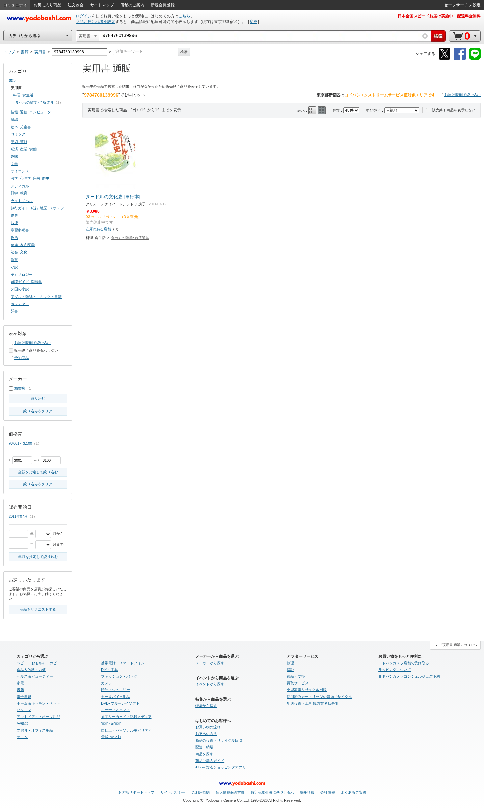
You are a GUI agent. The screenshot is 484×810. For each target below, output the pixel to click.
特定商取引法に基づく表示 (272, 792)
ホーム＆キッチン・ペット (38, 703)
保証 (290, 670)
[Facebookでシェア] (460, 58)
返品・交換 (296, 676)
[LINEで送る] (475, 58)
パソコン (24, 710)
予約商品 (21, 358)
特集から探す (206, 706)
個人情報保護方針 (230, 792)
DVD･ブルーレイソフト (120, 703)
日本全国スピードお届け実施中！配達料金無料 (439, 16)
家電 (20, 683)
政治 (14, 238)
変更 (253, 21)
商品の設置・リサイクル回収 (218, 740)
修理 (290, 663)
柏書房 (19, 388)
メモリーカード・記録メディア (126, 717)
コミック (18, 134)
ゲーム (22, 737)
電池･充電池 (111, 723)
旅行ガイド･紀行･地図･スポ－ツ (37, 208)
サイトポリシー (173, 792)
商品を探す (204, 754)
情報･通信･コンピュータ (31, 112)
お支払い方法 (206, 734)
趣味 (14, 156)
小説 (14, 267)
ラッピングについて (394, 670)
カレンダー (20, 304)
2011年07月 (18, 516)
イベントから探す (209, 684)
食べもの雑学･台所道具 (130, 238)
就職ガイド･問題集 (26, 282)
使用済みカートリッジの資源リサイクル (319, 697)
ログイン (84, 16)
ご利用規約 (201, 792)
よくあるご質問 (353, 792)
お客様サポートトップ (136, 792)
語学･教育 (19, 193)
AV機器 (22, 723)
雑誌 (14, 119)
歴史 (14, 215)
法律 (14, 223)
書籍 (12, 80)
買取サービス (298, 683)
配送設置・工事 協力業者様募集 (312, 703)
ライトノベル (22, 201)
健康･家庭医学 (23, 245)
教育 (14, 260)
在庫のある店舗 (98, 229)
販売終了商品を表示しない (453, 110)
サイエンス (20, 171)
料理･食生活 (23, 95)
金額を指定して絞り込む (38, 472)
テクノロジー (22, 274)
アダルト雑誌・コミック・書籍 (36, 297)
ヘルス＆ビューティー (35, 676)
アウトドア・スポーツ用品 (38, 717)
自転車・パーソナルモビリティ (126, 730)
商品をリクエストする (38, 609)
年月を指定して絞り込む (38, 557)
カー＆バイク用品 (115, 697)
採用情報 (307, 792)
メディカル (20, 186)
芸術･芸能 (19, 142)
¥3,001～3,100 (20, 443)
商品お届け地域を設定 (95, 21)
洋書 (14, 311)
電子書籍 (24, 697)
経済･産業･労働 (24, 149)
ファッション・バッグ (119, 676)
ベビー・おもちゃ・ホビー (38, 663)
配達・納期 (204, 747)
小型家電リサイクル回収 (307, 690)
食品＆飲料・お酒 (31, 670)
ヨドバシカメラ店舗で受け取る (403, 663)
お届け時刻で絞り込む (462, 95)
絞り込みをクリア (37, 411)
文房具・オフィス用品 (35, 730)
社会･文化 (19, 252)
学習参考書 (20, 230)
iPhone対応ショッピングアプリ (220, 767)
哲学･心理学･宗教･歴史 (30, 178)
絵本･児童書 (21, 127)
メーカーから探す (209, 663)
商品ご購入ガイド (209, 761)
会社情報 (327, 792)
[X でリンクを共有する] (444, 58)
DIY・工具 (109, 670)
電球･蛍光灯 (111, 737)
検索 (184, 52)
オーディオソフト (115, 710)
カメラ (106, 683)
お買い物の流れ (208, 727)
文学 (14, 164)
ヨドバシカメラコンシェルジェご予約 (409, 676)
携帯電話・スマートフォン (123, 663)
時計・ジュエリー (115, 690)
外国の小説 (20, 289)
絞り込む (38, 398)
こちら (184, 16)
